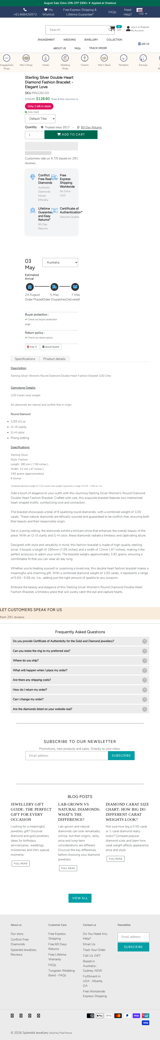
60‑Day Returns (91, 127)
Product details (54, 359)
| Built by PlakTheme (60, 1033)
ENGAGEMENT (46, 40)
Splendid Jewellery (35, 1033)
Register (145, 27)
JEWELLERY (91, 40)
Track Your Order (94, 950)
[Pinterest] (21, 1016)
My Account (137, 30)
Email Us (89, 944)
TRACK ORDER (98, 48)
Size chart (33, 112)
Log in (134, 27)
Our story (17, 934)
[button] (51, 146)
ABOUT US (59, 48)
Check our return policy (40, 337)
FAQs (112, 12)
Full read (21, 863)
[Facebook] (12, 1016)
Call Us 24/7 (92, 955)
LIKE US (144, 43)
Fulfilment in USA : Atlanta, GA (93, 981)
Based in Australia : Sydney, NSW (92, 966)
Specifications (25, 359)
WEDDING (69, 40)
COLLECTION (114, 40)
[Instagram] (29, 1016)
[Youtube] (38, 1016)
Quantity (31, 127)
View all (80, 898)
